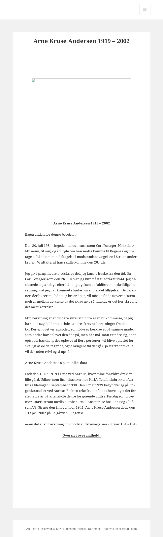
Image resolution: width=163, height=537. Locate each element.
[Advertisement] (89, 62)
